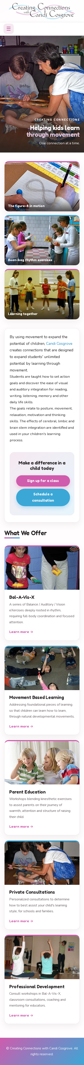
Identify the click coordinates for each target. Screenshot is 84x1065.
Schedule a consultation (43, 497)
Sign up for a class (43, 481)
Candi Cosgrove (59, 343)
